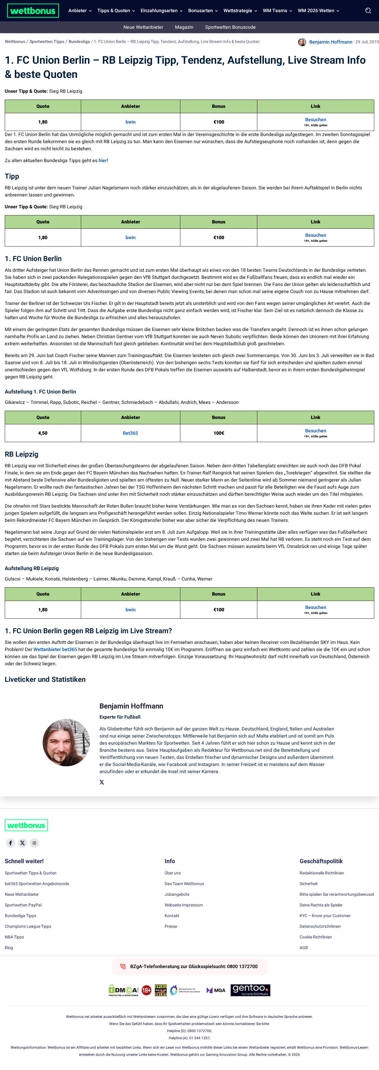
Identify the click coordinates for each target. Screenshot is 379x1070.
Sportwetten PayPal (23, 905)
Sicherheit (309, 884)
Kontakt (172, 916)
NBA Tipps (14, 937)
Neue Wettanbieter (143, 27)
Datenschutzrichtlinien (320, 927)
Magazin (184, 27)
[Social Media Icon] (10, 843)
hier (103, 160)
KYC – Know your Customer (325, 916)
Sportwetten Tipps (47, 42)
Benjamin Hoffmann (330, 42)
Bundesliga (79, 42)
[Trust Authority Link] (185, 990)
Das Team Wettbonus (184, 884)
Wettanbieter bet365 (55, 649)
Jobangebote (177, 895)
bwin (131, 122)
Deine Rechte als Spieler (321, 905)
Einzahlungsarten (159, 10)
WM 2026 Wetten (316, 10)
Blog (9, 948)
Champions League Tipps (28, 927)
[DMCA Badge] (123, 990)
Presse (171, 927)
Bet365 (130, 433)
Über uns (173, 873)
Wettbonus (15, 42)
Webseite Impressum (184, 905)
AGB (304, 948)
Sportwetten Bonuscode (230, 27)
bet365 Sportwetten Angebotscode (37, 884)
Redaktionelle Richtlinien (322, 873)
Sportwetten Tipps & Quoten (31, 873)
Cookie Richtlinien (316, 937)
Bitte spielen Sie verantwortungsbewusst (337, 895)
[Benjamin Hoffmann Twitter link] (101, 782)
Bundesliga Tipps (20, 916)
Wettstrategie (238, 10)
